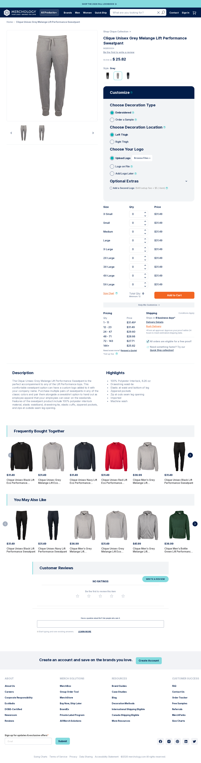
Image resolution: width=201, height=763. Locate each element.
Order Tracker (181, 697)
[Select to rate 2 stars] (88, 596)
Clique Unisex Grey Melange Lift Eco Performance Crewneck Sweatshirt (52, 484)
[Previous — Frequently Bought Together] (10, 455)
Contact (174, 12)
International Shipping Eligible (130, 709)
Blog (116, 697)
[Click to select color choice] (107, 75)
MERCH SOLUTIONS (72, 678)
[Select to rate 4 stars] (111, 596)
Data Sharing (86, 756)
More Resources (122, 720)
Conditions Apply (186, 313)
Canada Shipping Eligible (127, 715)
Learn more (84, 631)
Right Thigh (121, 141)
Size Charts (180, 720)
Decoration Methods (125, 703)
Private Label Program (73, 715)
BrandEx (66, 709)
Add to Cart (174, 295)
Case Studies (121, 691)
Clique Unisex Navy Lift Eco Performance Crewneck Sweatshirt (83, 482)
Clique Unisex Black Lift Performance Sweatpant (178, 481)
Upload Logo (122, 158)
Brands (68, 12)
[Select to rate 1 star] (77, 596)
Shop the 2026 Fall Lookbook (98, 4)
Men (77, 12)
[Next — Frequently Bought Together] (190, 455)
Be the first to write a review (118, 52)
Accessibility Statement (107, 756)
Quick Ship (101, 12)
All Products (48, 12)
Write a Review (155, 579)
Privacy (73, 756)
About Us (11, 686)
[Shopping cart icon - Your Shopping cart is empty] (195, 16)
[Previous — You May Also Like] (5, 523)
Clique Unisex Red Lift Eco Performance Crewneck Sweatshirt (114, 482)
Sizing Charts (40, 756)
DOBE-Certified (15, 709)
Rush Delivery (153, 326)
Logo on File (122, 166)
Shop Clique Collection (115, 31)
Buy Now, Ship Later (72, 703)
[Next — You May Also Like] (195, 523)
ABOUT (9, 678)
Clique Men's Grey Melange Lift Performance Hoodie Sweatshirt (145, 484)
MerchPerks (180, 715)
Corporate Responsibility (20, 697)
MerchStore (68, 697)
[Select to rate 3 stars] (100, 596)
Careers (11, 691)
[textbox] (100, 624)
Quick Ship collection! (162, 350)
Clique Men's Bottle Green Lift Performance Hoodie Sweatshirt (178, 551)
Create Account (149, 660)
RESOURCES (119, 678)
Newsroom (12, 715)
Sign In (185, 12)
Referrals (179, 709)
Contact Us (180, 691)
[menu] (19, 701)
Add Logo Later (124, 173)
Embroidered (123, 112)
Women (87, 12)
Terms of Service (58, 756)
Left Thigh (121, 134)
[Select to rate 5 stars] (123, 596)
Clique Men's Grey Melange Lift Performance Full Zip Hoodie (145, 553)
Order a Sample (124, 119)
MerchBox (67, 686)
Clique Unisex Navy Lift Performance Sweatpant (52, 550)
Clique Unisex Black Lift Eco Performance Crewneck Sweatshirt (20, 482)
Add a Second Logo (139, 188)
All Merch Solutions (72, 720)
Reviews (11, 720)
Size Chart (108, 293)
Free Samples (181, 703)
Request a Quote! (129, 350)
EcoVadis (11, 703)
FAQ (176, 686)
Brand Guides (121, 686)
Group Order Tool (71, 691)
